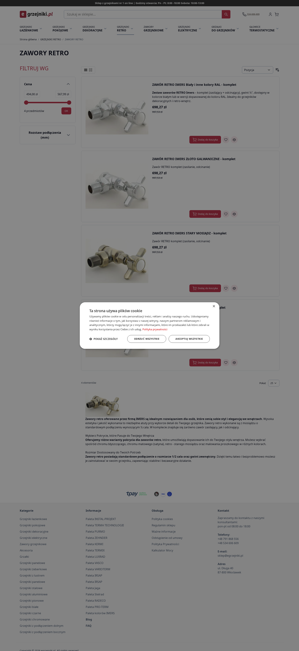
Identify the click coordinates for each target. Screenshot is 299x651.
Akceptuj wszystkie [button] (189, 338)
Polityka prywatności (154, 329)
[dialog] (149, 325)
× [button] (213, 306)
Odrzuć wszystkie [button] (146, 338)
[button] (103, 339)
